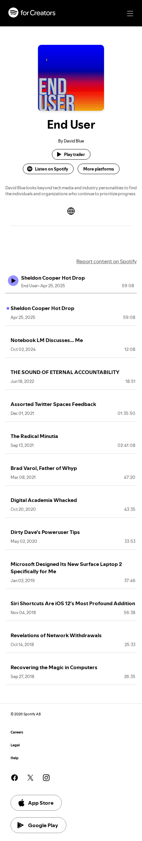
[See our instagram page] (46, 778)
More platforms (98, 169)
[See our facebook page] (14, 778)
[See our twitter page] (30, 778)
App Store (40, 802)
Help (14, 758)
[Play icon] (13, 280)
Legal (15, 745)
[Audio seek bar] (71, 293)
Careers (17, 732)
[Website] (71, 211)
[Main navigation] (130, 13)
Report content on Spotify (106, 261)
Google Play (43, 825)
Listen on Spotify (51, 169)
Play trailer (74, 154)
